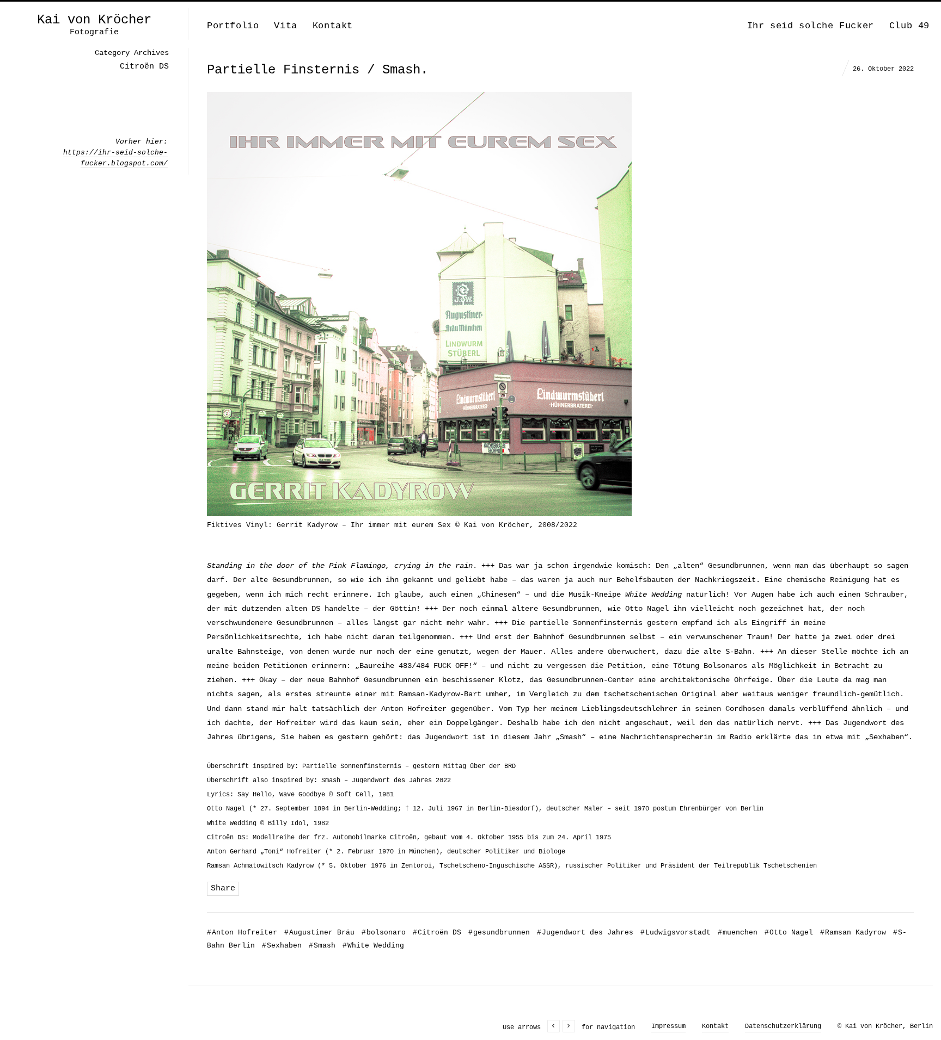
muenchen (737, 932)
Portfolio (233, 26)
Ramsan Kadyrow (853, 932)
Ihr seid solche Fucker (810, 26)
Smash (322, 946)
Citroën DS (437, 932)
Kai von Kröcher (94, 20)
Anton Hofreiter (242, 932)
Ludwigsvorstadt (675, 932)
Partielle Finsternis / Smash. (317, 70)
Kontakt (333, 26)
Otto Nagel (789, 932)
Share (223, 888)
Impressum (668, 1026)
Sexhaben (282, 946)
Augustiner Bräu (319, 932)
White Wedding (373, 946)
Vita (285, 26)
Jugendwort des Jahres (585, 932)
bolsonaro (384, 932)
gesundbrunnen (499, 932)
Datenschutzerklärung (783, 1026)
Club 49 (909, 26)
